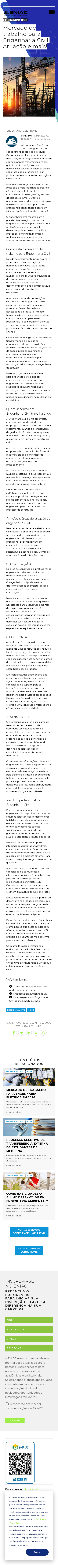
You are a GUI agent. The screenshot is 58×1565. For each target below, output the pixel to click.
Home (33, 130)
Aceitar (37, 1552)
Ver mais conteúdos (29, 1232)
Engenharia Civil (17, 130)
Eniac (28, 136)
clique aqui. (30, 1489)
